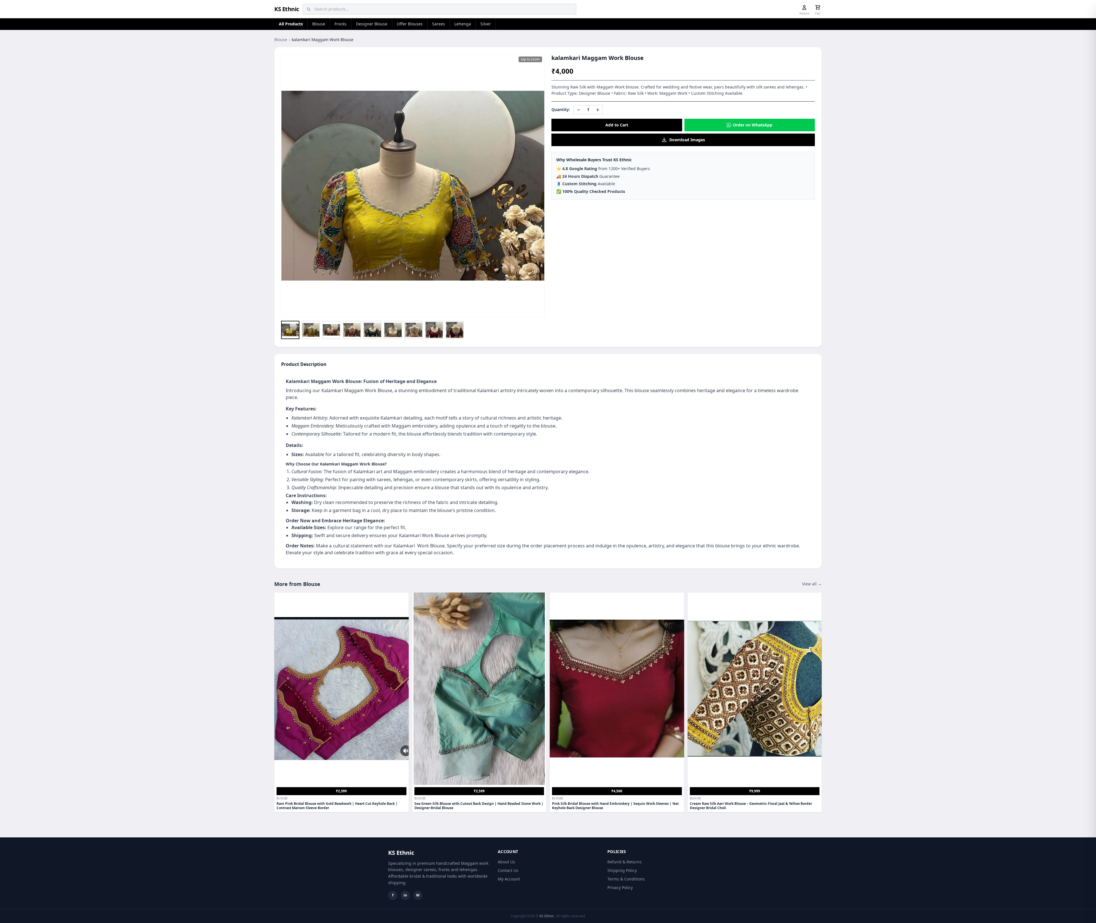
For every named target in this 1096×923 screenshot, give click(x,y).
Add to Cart (616, 125)
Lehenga (462, 24)
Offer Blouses (410, 24)
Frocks (340, 24)
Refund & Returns (624, 861)
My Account (509, 879)
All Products (291, 24)
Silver (485, 24)
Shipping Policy (622, 870)
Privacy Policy (620, 887)
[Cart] (818, 7)
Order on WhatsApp (752, 125)
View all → (812, 584)
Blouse (318, 24)
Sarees (438, 24)
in (405, 895)
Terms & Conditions (626, 879)
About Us (506, 861)
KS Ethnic (286, 9)
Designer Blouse (371, 24)
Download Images (687, 139)
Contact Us (508, 870)
